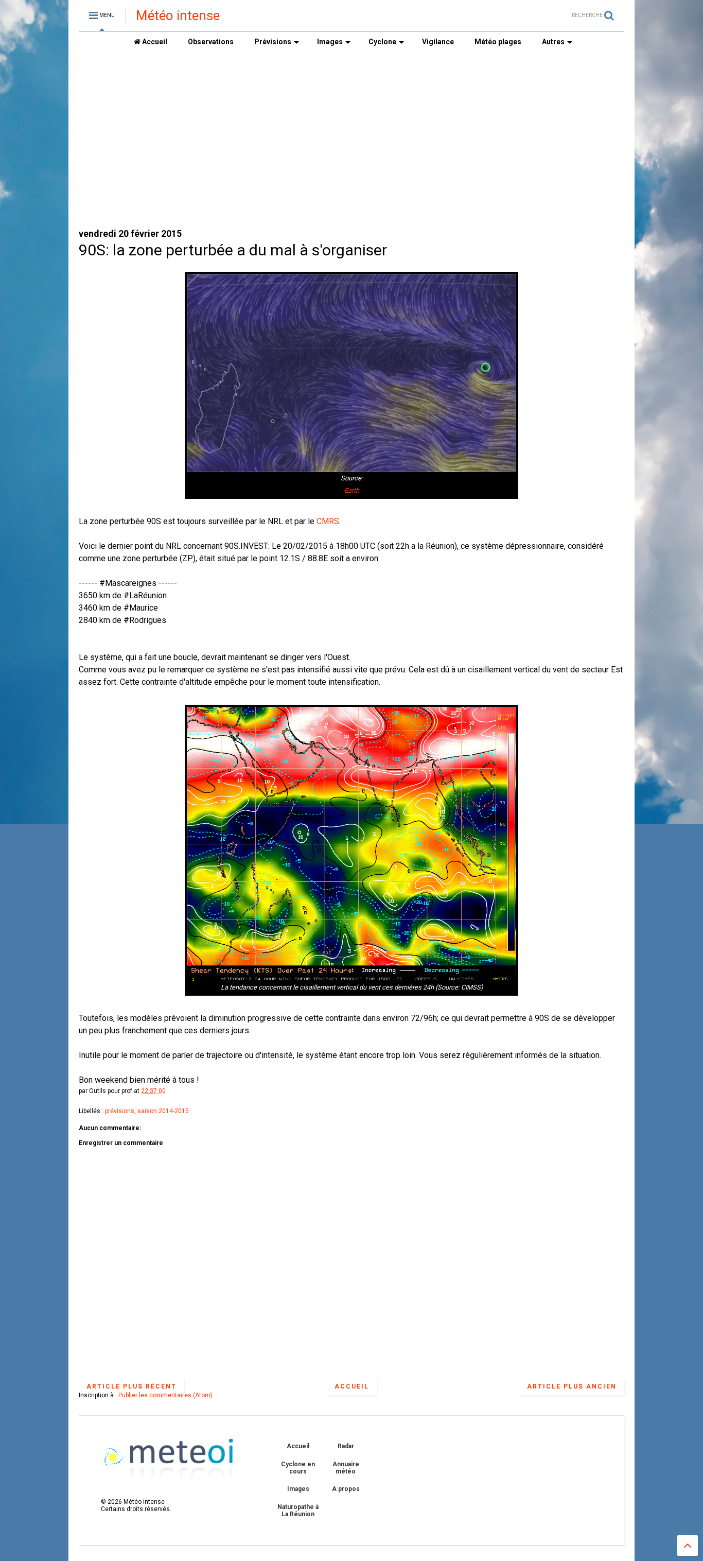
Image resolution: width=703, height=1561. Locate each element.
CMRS (328, 521)
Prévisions (272, 42)
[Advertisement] (351, 139)
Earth (351, 490)
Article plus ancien (572, 1386)
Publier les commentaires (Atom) (165, 1395)
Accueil (153, 42)
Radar (346, 1446)
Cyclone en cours (298, 1468)
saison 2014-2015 (163, 1111)
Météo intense (178, 15)
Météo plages (497, 42)
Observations (211, 42)
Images (330, 42)
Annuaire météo (345, 1468)
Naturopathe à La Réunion (298, 1510)
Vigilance (438, 42)
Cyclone (382, 42)
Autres (553, 42)
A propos (346, 1489)
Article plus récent (131, 1386)
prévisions (119, 1111)
